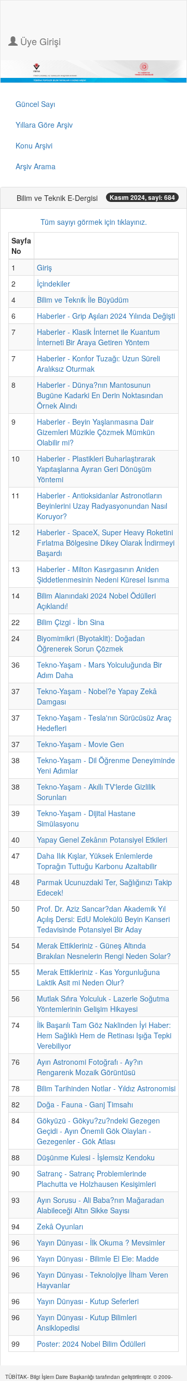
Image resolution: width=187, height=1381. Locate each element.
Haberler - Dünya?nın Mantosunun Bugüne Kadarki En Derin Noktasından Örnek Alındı (100, 395)
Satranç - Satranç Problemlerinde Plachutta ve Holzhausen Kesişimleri (96, 1178)
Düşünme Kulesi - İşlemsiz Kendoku (96, 1157)
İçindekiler (53, 283)
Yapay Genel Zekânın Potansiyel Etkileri (102, 839)
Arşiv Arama (36, 166)
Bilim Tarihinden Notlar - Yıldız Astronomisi (106, 1088)
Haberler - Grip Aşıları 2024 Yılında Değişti (106, 315)
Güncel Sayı (35, 104)
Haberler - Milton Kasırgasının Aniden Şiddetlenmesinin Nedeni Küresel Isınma (103, 574)
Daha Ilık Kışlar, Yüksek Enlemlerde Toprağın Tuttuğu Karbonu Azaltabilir (97, 860)
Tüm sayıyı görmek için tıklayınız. (94, 221)
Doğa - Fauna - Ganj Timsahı (85, 1104)
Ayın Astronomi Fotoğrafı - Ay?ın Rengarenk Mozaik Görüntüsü (90, 1067)
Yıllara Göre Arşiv (44, 124)
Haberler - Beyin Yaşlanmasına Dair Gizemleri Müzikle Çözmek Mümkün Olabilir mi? (96, 432)
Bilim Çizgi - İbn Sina (70, 622)
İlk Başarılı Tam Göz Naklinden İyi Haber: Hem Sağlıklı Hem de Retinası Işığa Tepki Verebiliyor (104, 1035)
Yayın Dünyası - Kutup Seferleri (88, 1301)
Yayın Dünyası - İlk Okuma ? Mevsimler (101, 1242)
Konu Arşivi (34, 145)
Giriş (44, 267)
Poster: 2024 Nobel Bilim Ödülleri (91, 1343)
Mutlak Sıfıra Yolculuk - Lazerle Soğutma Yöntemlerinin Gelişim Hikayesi (103, 1003)
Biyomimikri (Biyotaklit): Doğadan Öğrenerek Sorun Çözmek (91, 643)
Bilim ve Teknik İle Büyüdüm (83, 299)
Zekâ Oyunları (60, 1226)
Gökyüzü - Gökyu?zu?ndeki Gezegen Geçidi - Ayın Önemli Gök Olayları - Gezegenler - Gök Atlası (98, 1130)
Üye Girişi (39, 41)
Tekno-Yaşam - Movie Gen (80, 744)
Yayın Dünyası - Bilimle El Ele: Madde (98, 1258)
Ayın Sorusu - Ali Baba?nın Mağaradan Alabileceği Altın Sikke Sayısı (100, 1205)
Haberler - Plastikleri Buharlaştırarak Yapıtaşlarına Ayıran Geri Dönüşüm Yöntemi (96, 468)
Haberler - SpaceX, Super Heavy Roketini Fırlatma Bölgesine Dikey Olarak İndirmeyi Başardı (106, 542)
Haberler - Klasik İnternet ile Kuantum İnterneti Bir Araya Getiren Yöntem (98, 337)
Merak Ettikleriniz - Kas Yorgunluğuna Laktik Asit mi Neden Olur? (98, 977)
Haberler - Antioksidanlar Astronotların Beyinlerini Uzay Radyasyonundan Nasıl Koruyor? (102, 505)
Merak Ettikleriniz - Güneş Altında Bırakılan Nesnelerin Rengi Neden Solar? (104, 950)
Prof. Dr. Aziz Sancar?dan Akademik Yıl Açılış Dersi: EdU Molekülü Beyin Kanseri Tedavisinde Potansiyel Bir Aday (103, 919)
